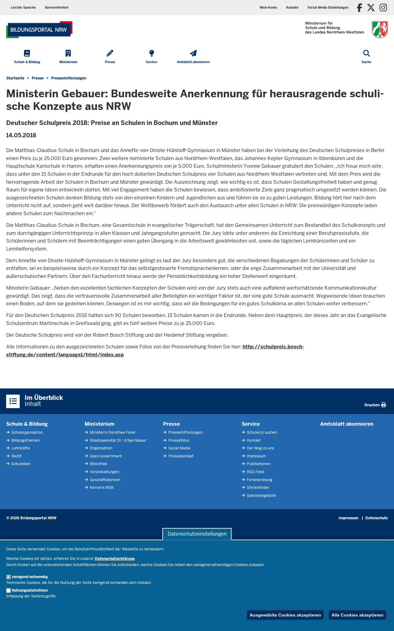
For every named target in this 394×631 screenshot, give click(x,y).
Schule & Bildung (27, 424)
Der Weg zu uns (260, 448)
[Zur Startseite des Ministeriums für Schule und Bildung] (39, 29)
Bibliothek (98, 463)
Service (251, 424)
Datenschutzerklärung (115, 558)
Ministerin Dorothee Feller (112, 432)
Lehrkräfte (20, 448)
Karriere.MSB (101, 487)
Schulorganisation (26, 432)
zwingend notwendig (30, 576)
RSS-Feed (255, 471)
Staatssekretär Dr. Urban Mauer (118, 440)
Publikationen (258, 463)
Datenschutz (376, 518)
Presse (171, 424)
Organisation (100, 448)
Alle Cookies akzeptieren (358, 615)
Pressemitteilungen (185, 432)
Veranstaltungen (104, 471)
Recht (16, 456)
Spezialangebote (261, 495)
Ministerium (100, 424)
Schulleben (20, 463)
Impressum (256, 456)
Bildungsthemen (25, 440)
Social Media (179, 448)
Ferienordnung (259, 479)
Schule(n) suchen (261, 432)
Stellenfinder (257, 487)
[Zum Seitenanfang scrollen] (382, 619)
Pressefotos (178, 440)
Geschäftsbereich (104, 479)
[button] (328, 7)
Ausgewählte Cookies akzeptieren (285, 615)
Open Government (105, 456)
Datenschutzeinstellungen (197, 534)
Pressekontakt (180, 456)
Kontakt (253, 440)
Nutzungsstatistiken (30, 590)
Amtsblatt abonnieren (346, 424)
